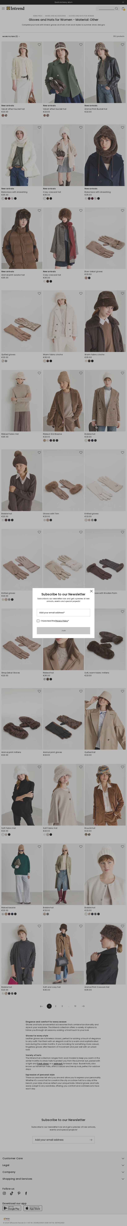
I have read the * (55, 621)
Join (63, 630)
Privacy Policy (61, 621)
